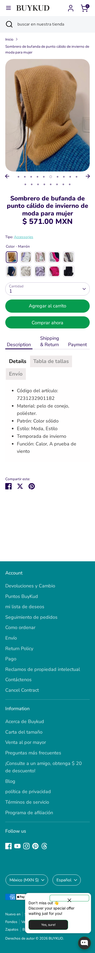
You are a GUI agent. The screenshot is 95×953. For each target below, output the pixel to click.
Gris (54, 257)
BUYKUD (56, 938)
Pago (10, 659)
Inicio (9, 39)
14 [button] (44, 184)
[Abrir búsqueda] (8, 24)
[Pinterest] (35, 846)
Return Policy (19, 648)
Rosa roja (54, 271)
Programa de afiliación (29, 812)
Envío (11, 638)
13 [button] (38, 184)
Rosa (40, 257)
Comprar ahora (47, 323)
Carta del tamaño (23, 732)
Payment (78, 344)
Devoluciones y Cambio (30, 586)
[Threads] (44, 846)
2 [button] (25, 177)
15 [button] (50, 184)
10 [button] (76, 177)
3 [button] (31, 177)
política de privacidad (28, 791)
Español (64, 880)
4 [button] (37, 177)
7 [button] (57, 177)
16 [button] (57, 184)
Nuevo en (13, 914)
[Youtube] (17, 846)
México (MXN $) (24, 880)
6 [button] (50, 176)
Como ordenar (20, 627)
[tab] (17, 361)
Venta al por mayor (25, 742)
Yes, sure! (48, 925)
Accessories (23, 236)
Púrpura (40, 271)
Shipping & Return (49, 341)
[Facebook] (8, 846)
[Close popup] (69, 898)
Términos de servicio (27, 802)
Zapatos (11, 929)
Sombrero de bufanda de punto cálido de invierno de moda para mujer (47, 49)
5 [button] (44, 177)
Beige (26, 271)
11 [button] (25, 184)
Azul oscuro (11, 271)
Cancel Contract (22, 690)
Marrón (11, 257)
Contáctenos (18, 679)
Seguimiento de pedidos (31, 617)
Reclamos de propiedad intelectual (42, 669)
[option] (47, 115)
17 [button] (63, 184)
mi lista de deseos (24, 606)
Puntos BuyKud (21, 596)
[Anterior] (7, 176)
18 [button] (69, 184)
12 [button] (31, 184)
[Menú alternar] (8, 8)
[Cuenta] (70, 6)
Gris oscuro (68, 257)
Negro (68, 271)
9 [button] (70, 177)
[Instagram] (26, 846)
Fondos (11, 921)
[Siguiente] (88, 176)
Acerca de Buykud (24, 721)
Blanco (26, 257)
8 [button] (64, 177)
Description (19, 344)
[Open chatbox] (84, 943)
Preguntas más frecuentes (33, 753)
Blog (10, 781)
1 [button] (18, 177)
